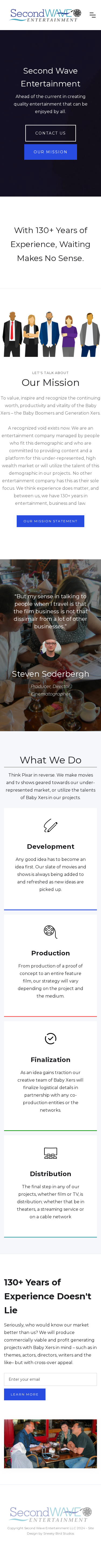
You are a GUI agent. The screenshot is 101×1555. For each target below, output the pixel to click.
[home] (45, 15)
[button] (93, 15)
